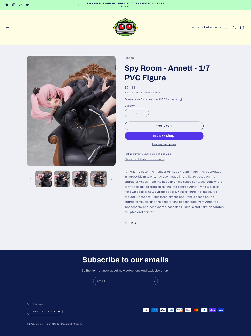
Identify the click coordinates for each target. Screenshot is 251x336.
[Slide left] (30, 178)
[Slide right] (112, 178)
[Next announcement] (172, 5)
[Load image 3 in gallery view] (80, 179)
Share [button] (132, 223)
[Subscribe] (154, 281)
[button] (7, 28)
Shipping (130, 93)
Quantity (130, 106)
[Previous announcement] (78, 5)
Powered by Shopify (71, 324)
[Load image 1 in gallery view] (43, 179)
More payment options (164, 144)
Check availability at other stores (144, 159)
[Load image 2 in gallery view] (62, 179)
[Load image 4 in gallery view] (98, 179)
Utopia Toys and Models (48, 324)
